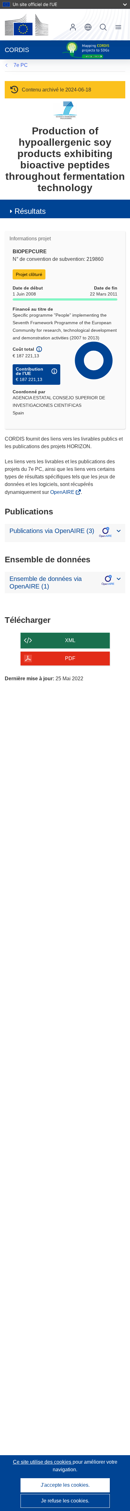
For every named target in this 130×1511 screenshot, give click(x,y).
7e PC (21, 65)
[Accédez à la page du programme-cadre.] (65, 110)
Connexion (73, 27)
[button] (88, 27)
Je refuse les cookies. (65, 1500)
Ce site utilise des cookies (43, 1462)
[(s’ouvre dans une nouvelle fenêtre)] (26, 24)
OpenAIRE (63, 492)
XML (70, 640)
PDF (70, 658)
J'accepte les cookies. (65, 1485)
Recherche (103, 27)
